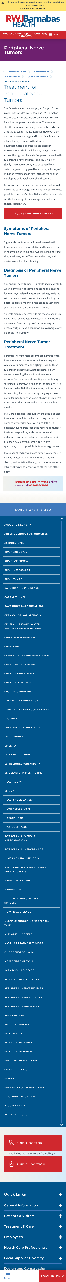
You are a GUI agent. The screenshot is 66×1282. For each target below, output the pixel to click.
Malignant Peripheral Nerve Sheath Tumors (25, 869)
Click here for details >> (32, 8)
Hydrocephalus (16, 827)
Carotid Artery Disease (21, 588)
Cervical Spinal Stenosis (22, 615)
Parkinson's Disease (19, 970)
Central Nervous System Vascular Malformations (23, 626)
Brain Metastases (17, 570)
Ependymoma (13, 736)
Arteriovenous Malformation (26, 533)
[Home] (33, 21)
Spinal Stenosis (15, 1069)
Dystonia (11, 718)
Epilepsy (10, 745)
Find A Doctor (30, 1143)
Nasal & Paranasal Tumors (23, 943)
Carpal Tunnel (15, 597)
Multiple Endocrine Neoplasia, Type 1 (27, 923)
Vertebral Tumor (16, 1114)
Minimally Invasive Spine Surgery (22, 900)
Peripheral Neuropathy (21, 1006)
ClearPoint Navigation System (26, 655)
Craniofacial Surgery (20, 664)
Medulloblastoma (17, 880)
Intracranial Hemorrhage (23, 849)
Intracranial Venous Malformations (19, 838)
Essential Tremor (17, 754)
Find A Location (31, 1164)
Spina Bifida (13, 1033)
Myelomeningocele (18, 934)
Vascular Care (15, 1105)
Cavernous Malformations (24, 606)
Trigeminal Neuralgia (20, 1096)
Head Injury (13, 781)
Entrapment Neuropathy (22, 727)
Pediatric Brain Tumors (21, 979)
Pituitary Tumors (16, 1024)
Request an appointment (31, 481)
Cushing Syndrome (18, 691)
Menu (8, 1277)
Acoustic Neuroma (17, 525)
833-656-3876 (38, 485)
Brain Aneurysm (16, 552)
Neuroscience (41, 71)
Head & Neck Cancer (19, 800)
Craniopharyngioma (19, 673)
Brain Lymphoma (16, 561)
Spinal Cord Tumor (18, 1051)
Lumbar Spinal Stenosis (21, 858)
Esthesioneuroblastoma (22, 764)
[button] (52, 1276)
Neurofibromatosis (18, 961)
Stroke (9, 1078)
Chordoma (12, 646)
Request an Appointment (33, 213)
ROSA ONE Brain (15, 1015)
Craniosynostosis (17, 682)
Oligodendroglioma (19, 952)
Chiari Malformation (19, 637)
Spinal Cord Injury (18, 1042)
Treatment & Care (17, 71)
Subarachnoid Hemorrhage (24, 1087)
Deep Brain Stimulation (21, 700)
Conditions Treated (38, 76)
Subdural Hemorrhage (21, 1060)
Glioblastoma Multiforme (23, 772)
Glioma (9, 791)
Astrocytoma (14, 543)
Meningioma (13, 889)
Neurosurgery (12, 76)
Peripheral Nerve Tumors (23, 997)
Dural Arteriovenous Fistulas (26, 709)
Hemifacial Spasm (17, 809)
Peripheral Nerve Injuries (23, 988)
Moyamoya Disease (17, 911)
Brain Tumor (13, 579)
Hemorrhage (13, 818)
